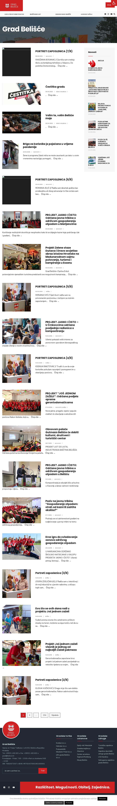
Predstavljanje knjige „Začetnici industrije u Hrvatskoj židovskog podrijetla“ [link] (98, 91)
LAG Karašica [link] (103, 757)
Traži (43, 771)
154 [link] (44, 715)
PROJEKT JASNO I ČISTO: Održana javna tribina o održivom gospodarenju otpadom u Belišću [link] (61, 469)
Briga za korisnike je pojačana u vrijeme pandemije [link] (48, 145)
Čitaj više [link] (63, 66)
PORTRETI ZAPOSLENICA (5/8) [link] (54, 286)
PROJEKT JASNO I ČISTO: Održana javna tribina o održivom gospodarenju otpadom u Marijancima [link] (61, 219)
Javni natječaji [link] (86, 14)
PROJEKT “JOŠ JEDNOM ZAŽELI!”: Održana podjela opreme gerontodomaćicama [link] (61, 398)
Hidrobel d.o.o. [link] (61, 746)
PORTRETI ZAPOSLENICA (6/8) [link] (54, 179)
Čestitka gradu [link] (55, 87)
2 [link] (29, 715)
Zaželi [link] (48, 291)
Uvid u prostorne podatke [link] (14, 14)
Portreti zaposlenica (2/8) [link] (51, 680)
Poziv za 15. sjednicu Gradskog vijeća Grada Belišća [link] (99, 143)
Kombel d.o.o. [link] (61, 743)
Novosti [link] (49, 56)
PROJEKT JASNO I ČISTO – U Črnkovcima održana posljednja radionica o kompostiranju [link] (61, 326)
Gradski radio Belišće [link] (63, 14)
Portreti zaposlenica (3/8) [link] (51, 573)
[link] (114, 3)
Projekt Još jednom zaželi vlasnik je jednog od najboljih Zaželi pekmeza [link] (61, 647)
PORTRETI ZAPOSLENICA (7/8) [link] (54, 51)
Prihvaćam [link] (102, 799)
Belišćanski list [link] (35, 14)
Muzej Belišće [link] (82, 760)
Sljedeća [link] (55, 715)
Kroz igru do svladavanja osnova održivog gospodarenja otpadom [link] (61, 540)
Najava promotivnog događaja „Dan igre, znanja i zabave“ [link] (99, 108)
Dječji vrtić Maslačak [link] (84, 745)
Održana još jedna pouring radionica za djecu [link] (99, 161)
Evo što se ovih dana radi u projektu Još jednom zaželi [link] (52, 610)
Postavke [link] (69, 803)
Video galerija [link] (61, 92)
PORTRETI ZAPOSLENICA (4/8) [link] (54, 358)
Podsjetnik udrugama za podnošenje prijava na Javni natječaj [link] (99, 125)
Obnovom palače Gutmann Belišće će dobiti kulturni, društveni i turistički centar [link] (62, 433)
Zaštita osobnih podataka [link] (54, 803)
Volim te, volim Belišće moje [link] (59, 117)
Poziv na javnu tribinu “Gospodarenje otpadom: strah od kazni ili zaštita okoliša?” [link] (61, 505)
